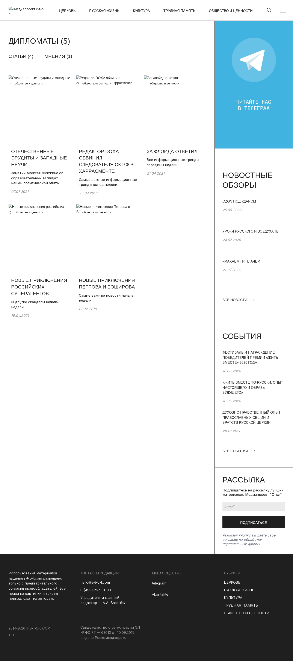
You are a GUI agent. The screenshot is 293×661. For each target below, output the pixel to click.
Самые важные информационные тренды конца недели (108, 182)
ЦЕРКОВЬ (67, 11)
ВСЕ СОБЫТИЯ (235, 451)
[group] (253, 214)
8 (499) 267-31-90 (95, 590)
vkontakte (160, 594)
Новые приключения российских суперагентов (39, 287)
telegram (159, 583)
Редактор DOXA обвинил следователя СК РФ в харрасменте (106, 161)
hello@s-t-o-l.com (95, 582)
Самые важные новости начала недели (106, 298)
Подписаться (253, 522)
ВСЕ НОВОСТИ (235, 300)
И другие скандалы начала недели (34, 304)
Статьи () (21, 56)
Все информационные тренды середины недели (173, 162)
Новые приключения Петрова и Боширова (107, 284)
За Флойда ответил (172, 151)
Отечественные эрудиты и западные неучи (39, 158)
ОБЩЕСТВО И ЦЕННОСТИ (231, 11)
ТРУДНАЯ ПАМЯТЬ (179, 11)
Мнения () (58, 56)
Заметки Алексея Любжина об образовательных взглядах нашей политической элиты (37, 178)
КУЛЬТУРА (141, 11)
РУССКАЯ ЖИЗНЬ (104, 11)
